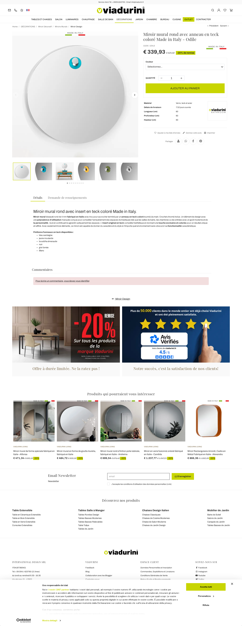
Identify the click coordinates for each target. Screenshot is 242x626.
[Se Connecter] (218, 10)
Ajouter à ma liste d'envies (168, 133)
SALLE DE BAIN (105, 19)
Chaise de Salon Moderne (154, 522)
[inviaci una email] (9, 10)
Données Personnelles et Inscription (156, 568)
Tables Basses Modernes (90, 518)
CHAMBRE (151, 19)
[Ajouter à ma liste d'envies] (47, 414)
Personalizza (204, 596)
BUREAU (164, 19)
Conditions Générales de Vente (154, 575)
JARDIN (139, 19)
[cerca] (212, 10)
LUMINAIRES (72, 19)
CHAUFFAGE (88, 19)
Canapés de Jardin (216, 522)
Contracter (203, 19)
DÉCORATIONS (124, 19)
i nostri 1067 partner (58, 589)
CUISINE (177, 19)
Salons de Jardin (215, 518)
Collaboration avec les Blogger (98, 575)
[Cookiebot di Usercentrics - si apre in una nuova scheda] (23, 620)
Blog (87, 572)
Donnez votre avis (193, 133)
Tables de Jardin (85, 529)
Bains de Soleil (214, 515)
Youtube (201, 575)
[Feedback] (21, 10)
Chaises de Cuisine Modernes (156, 518)
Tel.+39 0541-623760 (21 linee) (26, 572)
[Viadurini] (121, 10)
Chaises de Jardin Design (154, 525)
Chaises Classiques (151, 515)
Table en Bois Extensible (23, 518)
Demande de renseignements (67, 197)
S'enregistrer (184, 476)
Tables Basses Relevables (90, 522)
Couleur (149, 62)
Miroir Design (122, 298)
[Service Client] (15, 10)
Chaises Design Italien (155, 510)
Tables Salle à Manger (91, 510)
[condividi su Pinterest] (200, 141)
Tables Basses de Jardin (218, 525)
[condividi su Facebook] (193, 141)
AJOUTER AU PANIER (185, 88)
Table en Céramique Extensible (26, 515)
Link (169, 484)
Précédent (213, 26)
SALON (58, 19)
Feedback (89, 568)
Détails (37, 197)
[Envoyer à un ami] (178, 141)
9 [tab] (85, 185)
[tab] (38, 197)
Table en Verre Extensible (23, 522)
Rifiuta (206, 605)
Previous (15, 95)
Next (134, 95)
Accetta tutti (206, 587)
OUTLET (188, 19)
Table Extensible (22, 510)
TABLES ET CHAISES (41, 19)
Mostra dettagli (49, 620)
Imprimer (211, 133)
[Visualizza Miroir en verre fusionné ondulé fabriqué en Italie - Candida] (178, 407)
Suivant (223, 26)
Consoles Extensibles (22, 525)
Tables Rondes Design (88, 515)
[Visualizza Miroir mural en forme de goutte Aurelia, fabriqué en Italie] (91, 407)
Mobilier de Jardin (218, 510)
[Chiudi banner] (232, 584)
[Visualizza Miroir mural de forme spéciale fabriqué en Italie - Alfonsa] (47, 407)
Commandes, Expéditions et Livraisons (157, 572)
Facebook (202, 568)
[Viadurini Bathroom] (217, 110)
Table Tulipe (83, 525)
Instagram (202, 572)
